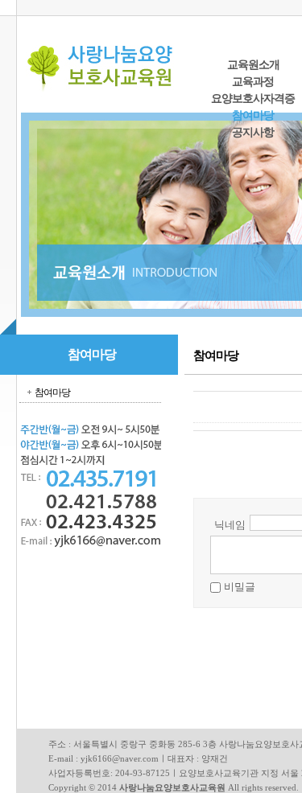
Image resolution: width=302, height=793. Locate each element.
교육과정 (253, 82)
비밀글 (239, 587)
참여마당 (253, 115)
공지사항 (253, 132)
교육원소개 (253, 65)
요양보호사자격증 (253, 98)
